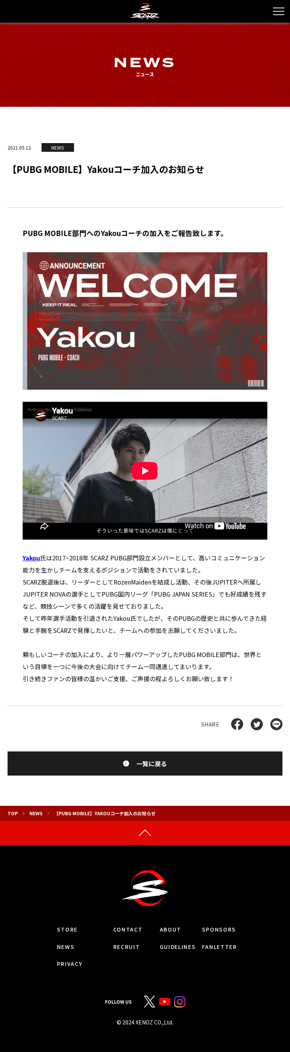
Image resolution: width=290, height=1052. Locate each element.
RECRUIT (126, 946)
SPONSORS (219, 929)
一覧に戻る (151, 763)
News (36, 813)
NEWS (66, 946)
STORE (67, 929)
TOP (13, 813)
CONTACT (128, 929)
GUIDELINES (178, 946)
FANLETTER (219, 946)
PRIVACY (70, 963)
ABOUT (170, 929)
